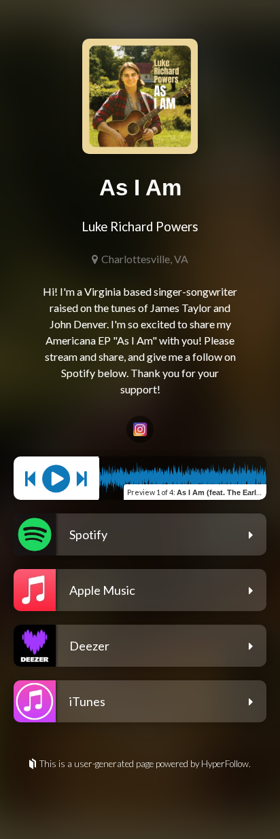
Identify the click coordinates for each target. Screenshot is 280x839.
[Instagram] (140, 429)
